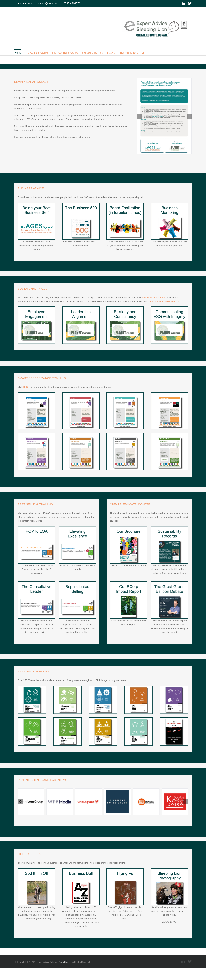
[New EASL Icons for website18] (36, 582)
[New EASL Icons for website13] (36, 434)
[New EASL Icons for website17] (36, 527)
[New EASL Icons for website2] (169, 582)
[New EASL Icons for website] (36, 203)
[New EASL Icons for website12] (169, 393)
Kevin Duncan (65, 962)
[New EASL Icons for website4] (81, 307)
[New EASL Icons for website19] (77, 527)
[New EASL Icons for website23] (81, 869)
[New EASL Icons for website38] (138, 718)
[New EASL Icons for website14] (81, 434)
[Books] (67, 687)
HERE (26, 387)
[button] (143, 52)
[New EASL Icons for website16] (169, 434)
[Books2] (103, 687)
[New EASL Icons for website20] (77, 582)
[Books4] (138, 687)
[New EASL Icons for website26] (125, 869)
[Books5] (174, 687)
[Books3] (32, 718)
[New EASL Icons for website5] (125, 307)
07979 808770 (72, 3)
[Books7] (67, 718)
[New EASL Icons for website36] (174, 718)
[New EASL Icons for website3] (81, 203)
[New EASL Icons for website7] (125, 203)
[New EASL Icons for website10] (81, 393)
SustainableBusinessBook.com (164, 301)
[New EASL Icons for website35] (103, 718)
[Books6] (32, 687)
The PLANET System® (153, 297)
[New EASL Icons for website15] (125, 434)
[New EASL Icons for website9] (36, 393)
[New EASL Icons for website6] (169, 307)
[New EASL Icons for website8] (169, 203)
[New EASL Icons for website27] (36, 869)
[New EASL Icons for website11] (125, 393)
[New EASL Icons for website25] (128, 582)
